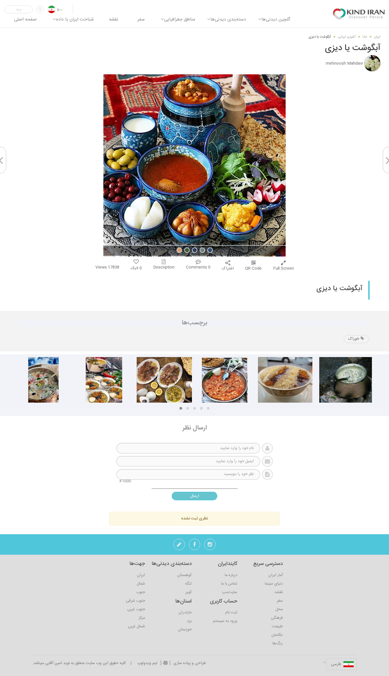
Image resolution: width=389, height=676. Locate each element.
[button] (18, 9)
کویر (188, 592)
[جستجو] (40, 9)
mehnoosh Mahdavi (344, 63)
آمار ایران (275, 575)
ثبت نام (231, 612)
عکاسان (277, 635)
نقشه (279, 592)
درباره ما (231, 575)
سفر (280, 600)
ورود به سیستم (225, 621)
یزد (189, 621)
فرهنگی (277, 617)
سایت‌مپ (229, 592)
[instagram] (210, 546)
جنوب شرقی (135, 600)
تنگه (188, 583)
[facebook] (194, 546)
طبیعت (277, 626)
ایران (377, 37)
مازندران (185, 612)
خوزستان (185, 629)
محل (279, 609)
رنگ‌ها (278, 643)
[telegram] (179, 546)
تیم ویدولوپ (147, 663)
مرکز (142, 617)
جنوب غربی (136, 609)
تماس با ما (229, 583)
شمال (141, 583)
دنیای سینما (274, 583)
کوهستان (184, 575)
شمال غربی (136, 626)
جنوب (140, 592)
